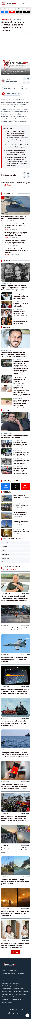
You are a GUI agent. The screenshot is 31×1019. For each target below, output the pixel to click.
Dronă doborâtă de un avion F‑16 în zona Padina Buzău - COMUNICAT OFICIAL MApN (15, 152)
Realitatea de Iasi (6, 999)
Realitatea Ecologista (7, 986)
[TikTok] (26, 12)
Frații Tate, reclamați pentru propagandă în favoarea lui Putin (20, 444)
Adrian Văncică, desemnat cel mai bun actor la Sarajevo (20, 296)
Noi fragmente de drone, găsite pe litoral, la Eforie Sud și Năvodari (13, 217)
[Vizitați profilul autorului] (3, 80)
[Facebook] (4, 12)
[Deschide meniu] (28, 3)
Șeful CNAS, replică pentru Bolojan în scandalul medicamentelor (19, 380)
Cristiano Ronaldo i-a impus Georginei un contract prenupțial (20, 313)
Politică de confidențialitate (8, 973)
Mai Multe (15, 952)
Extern (6, 246)
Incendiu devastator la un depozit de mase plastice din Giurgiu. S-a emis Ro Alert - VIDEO (15, 913)
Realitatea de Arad (6, 997)
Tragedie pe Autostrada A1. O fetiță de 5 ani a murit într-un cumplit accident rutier (15, 850)
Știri (8, 16)
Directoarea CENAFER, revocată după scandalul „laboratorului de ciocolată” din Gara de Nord (15, 945)
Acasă (4, 16)
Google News (6, 185)
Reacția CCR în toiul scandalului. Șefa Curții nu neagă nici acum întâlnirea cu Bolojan (16, 250)
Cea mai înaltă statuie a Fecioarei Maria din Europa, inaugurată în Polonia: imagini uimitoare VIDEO (15, 242)
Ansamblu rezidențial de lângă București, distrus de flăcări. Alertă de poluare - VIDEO (15, 882)
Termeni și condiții (12, 970)
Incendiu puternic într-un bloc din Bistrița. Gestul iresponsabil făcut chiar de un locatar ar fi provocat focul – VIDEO (13, 819)
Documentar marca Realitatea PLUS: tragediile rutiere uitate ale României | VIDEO (21, 471)
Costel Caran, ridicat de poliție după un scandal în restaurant (14, 436)
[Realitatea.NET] (8, 3)
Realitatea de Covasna (18, 988)
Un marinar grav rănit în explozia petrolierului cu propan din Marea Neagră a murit (13, 723)
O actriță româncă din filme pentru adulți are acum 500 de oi (20, 321)
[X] (19, 12)
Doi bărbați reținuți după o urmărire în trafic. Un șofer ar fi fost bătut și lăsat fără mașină (21, 453)
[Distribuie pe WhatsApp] (24, 82)
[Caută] (23, 3)
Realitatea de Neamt (19, 986)
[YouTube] (12, 12)
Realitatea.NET (11, 81)
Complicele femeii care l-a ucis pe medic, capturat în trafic (21, 462)
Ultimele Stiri (14, 16)
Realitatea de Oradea (7, 991)
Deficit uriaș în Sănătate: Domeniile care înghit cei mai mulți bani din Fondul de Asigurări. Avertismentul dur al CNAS (21, 391)
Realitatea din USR (6, 988)
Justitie (6, 254)
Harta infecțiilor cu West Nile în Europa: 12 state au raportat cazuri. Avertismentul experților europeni (21, 403)
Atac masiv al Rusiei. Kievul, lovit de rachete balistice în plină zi (17, 146)
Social (3, 220)
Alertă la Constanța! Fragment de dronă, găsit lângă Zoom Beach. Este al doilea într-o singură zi (16, 233)
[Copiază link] (24, 78)
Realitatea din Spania (7, 1002)
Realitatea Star (16, 983)
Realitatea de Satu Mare (18, 999)
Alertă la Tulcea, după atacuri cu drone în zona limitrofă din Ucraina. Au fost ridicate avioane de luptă (14, 786)
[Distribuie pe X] (28, 82)
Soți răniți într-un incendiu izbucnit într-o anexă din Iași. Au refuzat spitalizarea (16, 225)
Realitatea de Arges (18, 997)
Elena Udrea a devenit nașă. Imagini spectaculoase (20, 305)
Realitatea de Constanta (21, 994)
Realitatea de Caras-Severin (21, 991)
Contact (4, 970)
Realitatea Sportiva (6, 983)
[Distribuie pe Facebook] (28, 78)
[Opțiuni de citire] (27, 1015)
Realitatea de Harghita (7, 994)
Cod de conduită (21, 973)
